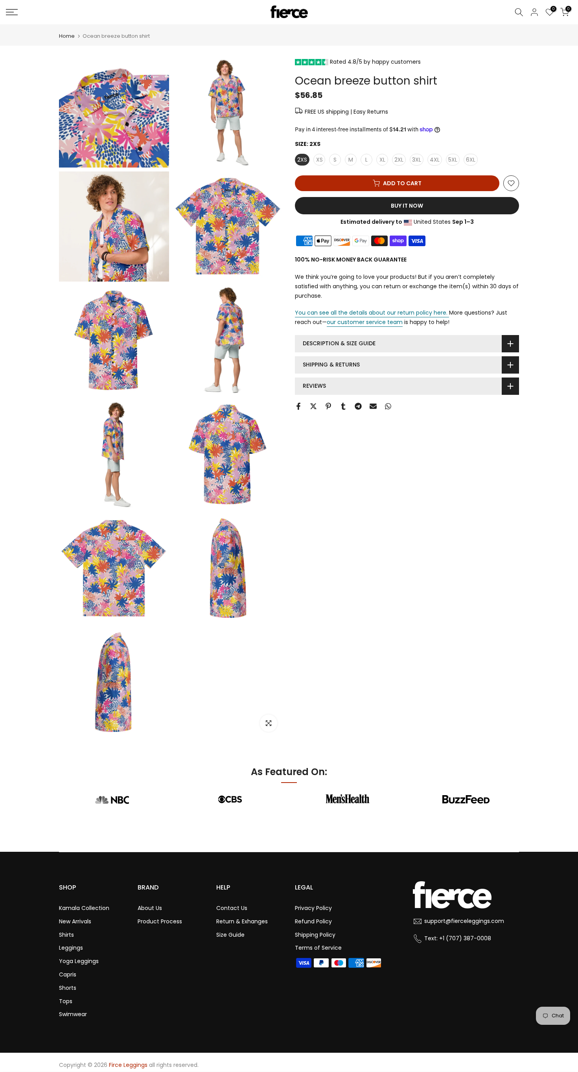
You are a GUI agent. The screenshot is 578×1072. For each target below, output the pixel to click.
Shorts (67, 988)
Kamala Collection (84, 908)
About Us (150, 908)
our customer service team (365, 322)
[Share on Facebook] (298, 406)
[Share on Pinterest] (328, 406)
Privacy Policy (313, 908)
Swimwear (73, 1014)
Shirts (66, 935)
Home (67, 36)
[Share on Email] (373, 406)
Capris (67, 974)
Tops (65, 1001)
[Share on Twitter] (313, 406)
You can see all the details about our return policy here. (371, 313)
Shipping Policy (315, 935)
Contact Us (231, 908)
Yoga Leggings (79, 961)
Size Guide (230, 935)
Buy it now (407, 206)
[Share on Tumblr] (343, 406)
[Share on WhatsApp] (388, 406)
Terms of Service (318, 948)
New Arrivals (75, 921)
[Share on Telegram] (358, 406)
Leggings (71, 948)
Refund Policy (313, 921)
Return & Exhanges (242, 921)
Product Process (160, 921)
